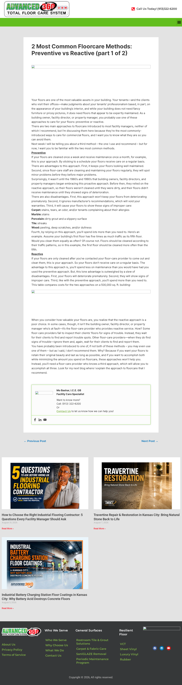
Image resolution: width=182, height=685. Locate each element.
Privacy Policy (12, 649)
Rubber (125, 659)
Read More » (8, 528)
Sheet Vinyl (128, 649)
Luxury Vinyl (129, 654)
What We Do (54, 650)
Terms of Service (14, 655)
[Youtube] (45, 420)
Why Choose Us (56, 645)
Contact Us (64, 411)
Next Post (149, 441)
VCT (123, 644)
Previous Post (35, 441)
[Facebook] (35, 420)
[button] (179, 22)
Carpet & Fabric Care (91, 648)
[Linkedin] (40, 420)
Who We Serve (56, 640)
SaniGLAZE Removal (91, 654)
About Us (8, 644)
